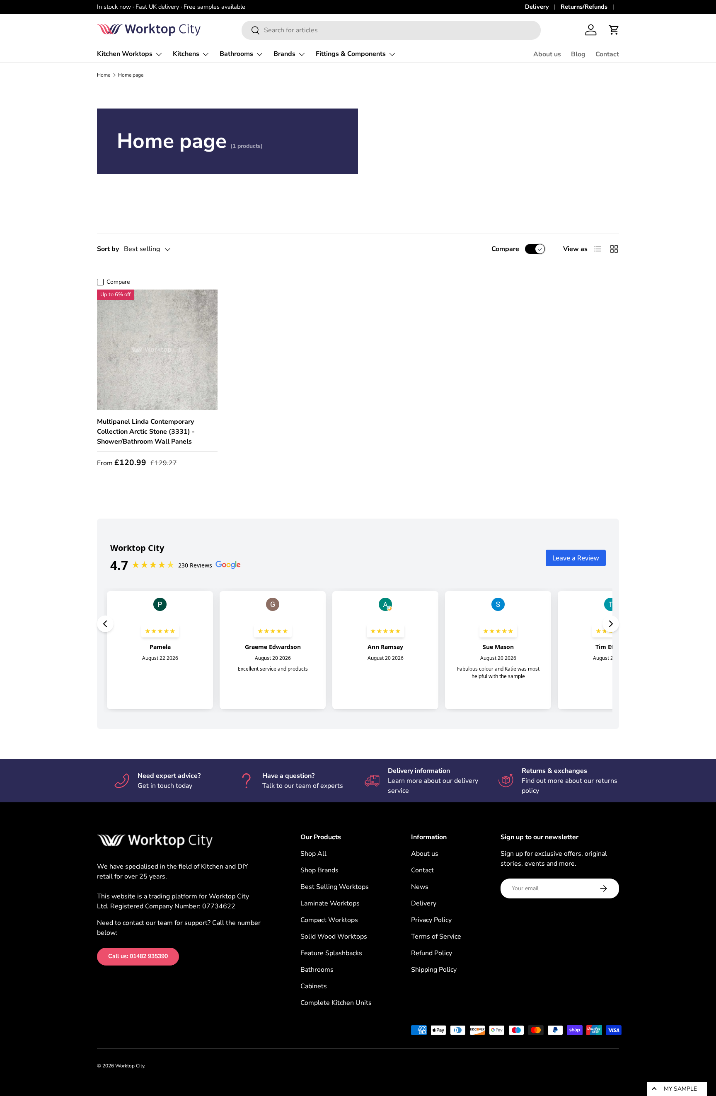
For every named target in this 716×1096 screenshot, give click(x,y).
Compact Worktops (329, 920)
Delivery (537, 6)
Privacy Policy (431, 920)
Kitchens (186, 53)
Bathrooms (236, 53)
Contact (607, 54)
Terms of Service (436, 936)
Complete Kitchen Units (336, 1002)
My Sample (680, 1089)
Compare (505, 248)
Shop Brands (319, 870)
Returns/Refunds (584, 6)
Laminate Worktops (330, 903)
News (419, 886)
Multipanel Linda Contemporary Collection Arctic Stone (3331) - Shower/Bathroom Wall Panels (146, 431)
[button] (614, 30)
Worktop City (129, 1065)
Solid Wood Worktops (333, 936)
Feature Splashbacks (331, 953)
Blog (578, 54)
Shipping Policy (434, 969)
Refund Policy (431, 953)
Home (103, 74)
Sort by (108, 248)
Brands (284, 53)
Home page (130, 74)
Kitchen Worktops (124, 53)
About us (547, 54)
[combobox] (391, 30)
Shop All (313, 853)
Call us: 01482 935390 (138, 956)
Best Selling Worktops (334, 886)
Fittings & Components (351, 53)
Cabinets (313, 986)
